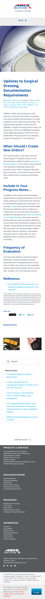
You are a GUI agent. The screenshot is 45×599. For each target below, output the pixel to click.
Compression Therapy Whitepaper (14, 512)
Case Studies (7, 505)
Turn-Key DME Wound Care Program (15, 451)
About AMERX (7, 529)
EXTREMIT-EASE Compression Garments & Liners (19, 462)
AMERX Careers (8, 531)
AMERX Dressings (9, 459)
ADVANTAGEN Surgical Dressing (13, 464)
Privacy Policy (7, 535)
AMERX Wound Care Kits (11, 457)
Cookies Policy (8, 537)
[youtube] (15, 565)
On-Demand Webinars (10, 480)
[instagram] (7, 565)
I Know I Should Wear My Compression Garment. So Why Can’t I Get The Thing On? (22, 385)
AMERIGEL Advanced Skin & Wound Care (16, 453)
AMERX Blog (7, 482)
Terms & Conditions (9, 539)
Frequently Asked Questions (12, 489)
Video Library (7, 508)
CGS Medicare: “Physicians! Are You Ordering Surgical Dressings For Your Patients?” (23, 287)
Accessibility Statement (10, 533)
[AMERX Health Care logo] (12, 550)
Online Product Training (10, 485)
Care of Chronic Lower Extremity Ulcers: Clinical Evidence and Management (20, 395)
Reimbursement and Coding (18, 107)
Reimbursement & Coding (11, 487)
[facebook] (4, 565)
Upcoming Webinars (9, 478)
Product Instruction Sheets (11, 510)
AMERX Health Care (12, 100)
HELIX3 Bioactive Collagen (12, 455)
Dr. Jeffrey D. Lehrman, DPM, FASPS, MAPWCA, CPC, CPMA (21, 105)
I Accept (36, 592)
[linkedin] (11, 565)
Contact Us (6, 526)
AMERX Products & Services (25, 102)
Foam (14, 206)
